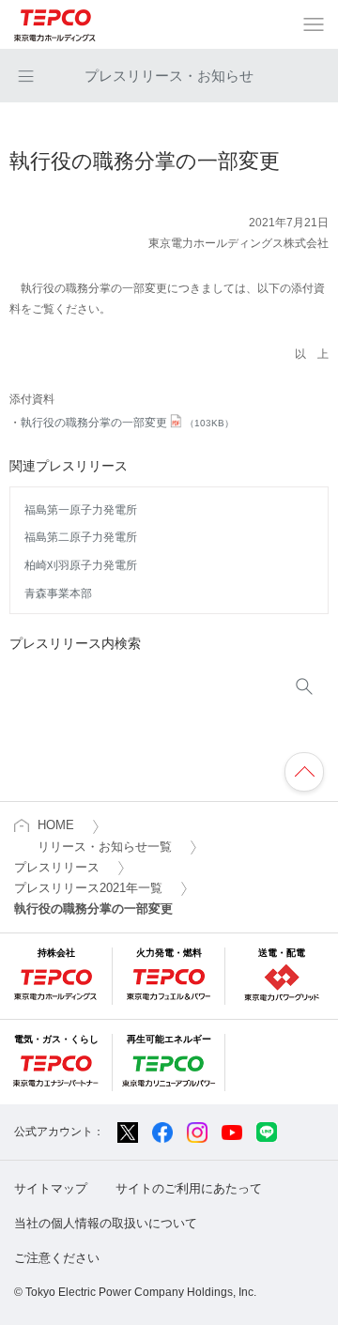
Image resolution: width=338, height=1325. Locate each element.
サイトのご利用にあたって (188, 1188)
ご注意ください (57, 1258)
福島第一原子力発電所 (80, 509)
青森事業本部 (58, 593)
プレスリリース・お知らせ (169, 76)
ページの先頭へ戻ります (304, 772)
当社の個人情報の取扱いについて (105, 1223)
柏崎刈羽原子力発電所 (80, 565)
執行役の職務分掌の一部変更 (127, 422)
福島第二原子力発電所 (80, 537)
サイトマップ (50, 1188)
